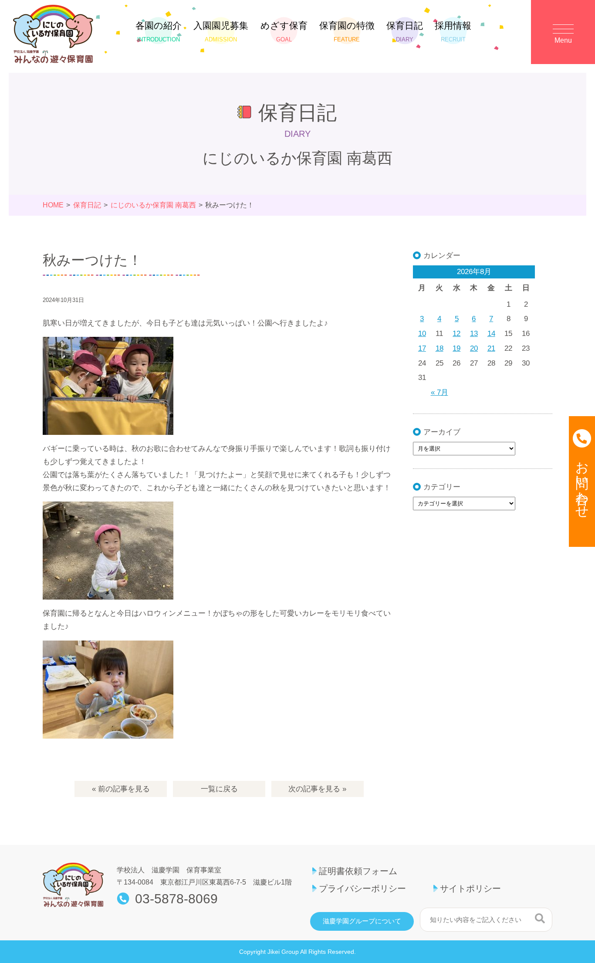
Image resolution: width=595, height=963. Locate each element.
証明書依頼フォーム (358, 871)
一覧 (219, 789)
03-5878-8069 (176, 898)
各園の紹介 (158, 31)
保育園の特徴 (347, 31)
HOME (53, 205)
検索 (540, 918)
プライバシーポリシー (362, 888)
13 (474, 333)
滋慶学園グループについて (362, 921)
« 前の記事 (121, 789)
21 (491, 348)
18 (439, 348)
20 (474, 348)
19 (456, 348)
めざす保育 (284, 31)
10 (422, 333)
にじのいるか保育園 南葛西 (153, 205)
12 (456, 333)
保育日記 (404, 31)
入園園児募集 (220, 31)
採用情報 (453, 31)
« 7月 (439, 392)
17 (422, 348)
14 (491, 333)
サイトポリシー (470, 888)
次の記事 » (317, 789)
